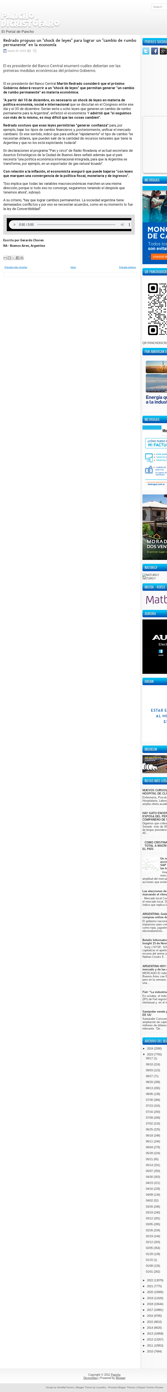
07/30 (150, 1100)
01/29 (150, 1254)
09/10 (150, 1064)
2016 (150, 1315)
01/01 (150, 1271)
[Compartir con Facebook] (17, 258)
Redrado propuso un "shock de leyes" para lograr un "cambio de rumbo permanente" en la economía (69, 42)
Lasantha (101, 1387)
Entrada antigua (127, 267)
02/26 (150, 1230)
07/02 (150, 1123)
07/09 (150, 1117)
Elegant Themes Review (150, 1387)
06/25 (150, 1129)
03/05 (150, 1224)
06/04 (150, 1147)
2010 (150, 1351)
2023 (150, 1054)
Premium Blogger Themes (121, 1387)
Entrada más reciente (16, 267)
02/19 (150, 1236)
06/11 (150, 1141)
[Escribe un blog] (9, 258)
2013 (150, 1333)
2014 (150, 1327)
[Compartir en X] (13, 258)
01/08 (150, 1265)
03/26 (150, 1206)
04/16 (150, 1188)
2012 (150, 1339)
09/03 (150, 1070)
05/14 (150, 1165)
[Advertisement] (70, 307)
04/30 (150, 1176)
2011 (150, 1345)
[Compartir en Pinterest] (22, 258)
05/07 (150, 1171)
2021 (150, 1286)
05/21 (150, 1159)
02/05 (150, 1248)
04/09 (150, 1194)
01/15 (150, 1260)
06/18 (150, 1135)
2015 (150, 1322)
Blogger (120, 1378)
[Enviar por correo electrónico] (5, 258)
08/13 (150, 1088)
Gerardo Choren (32, 240)
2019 (150, 1298)
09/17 (150, 1058)
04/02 (150, 1200)
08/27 (150, 1076)
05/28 (150, 1153)
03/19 (150, 1212)
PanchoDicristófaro (30, 20)
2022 (150, 1280)
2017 (150, 1310)
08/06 (150, 1094)
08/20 (150, 1082)
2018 (150, 1304)
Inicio (73, 267)
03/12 (150, 1218)
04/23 (150, 1183)
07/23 (150, 1105)
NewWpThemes (65, 1387)
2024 (150, 1048)
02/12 (150, 1242)
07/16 (150, 1111)
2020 (150, 1292)
